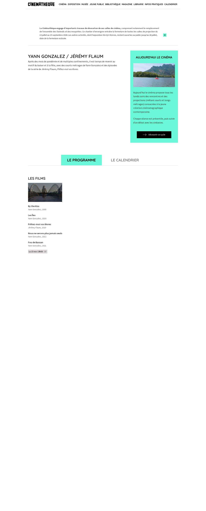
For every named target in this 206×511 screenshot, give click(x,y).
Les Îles (31, 215)
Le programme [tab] (81, 160)
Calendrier (170, 4)
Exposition (74, 4)
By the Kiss (33, 206)
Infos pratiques (154, 4)
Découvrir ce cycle (157, 134)
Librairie (139, 4)
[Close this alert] (164, 35)
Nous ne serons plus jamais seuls (45, 233)
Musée (84, 4)
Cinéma (63, 4)
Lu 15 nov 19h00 (38, 251)
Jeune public (97, 4)
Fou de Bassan (35, 242)
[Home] (41, 4)
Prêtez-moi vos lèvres (39, 224)
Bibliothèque (112, 4)
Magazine (127, 4)
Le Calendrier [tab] (125, 160)
